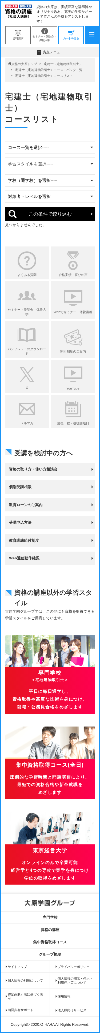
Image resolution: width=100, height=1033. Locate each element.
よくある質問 (27, 275)
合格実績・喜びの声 (73, 275)
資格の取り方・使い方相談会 (33, 469)
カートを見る (71, 38)
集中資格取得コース (50, 942)
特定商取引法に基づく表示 (25, 996)
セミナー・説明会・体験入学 (44, 38)
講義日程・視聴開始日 (73, 423)
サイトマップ (17, 967)
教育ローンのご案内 (26, 505)
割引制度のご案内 (73, 351)
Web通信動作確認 (24, 558)
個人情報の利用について (25, 980)
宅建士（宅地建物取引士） (63, 64)
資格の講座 (50, 929)
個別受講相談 (20, 487)
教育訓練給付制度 (24, 540)
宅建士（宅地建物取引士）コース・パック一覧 (48, 70)
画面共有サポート (20, 1010)
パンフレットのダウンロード (27, 351)
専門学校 (50, 917)
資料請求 (18, 38)
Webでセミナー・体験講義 (73, 312)
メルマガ (27, 423)
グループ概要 (50, 954)
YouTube (72, 388)
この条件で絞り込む (50, 214)
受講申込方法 (20, 522)
